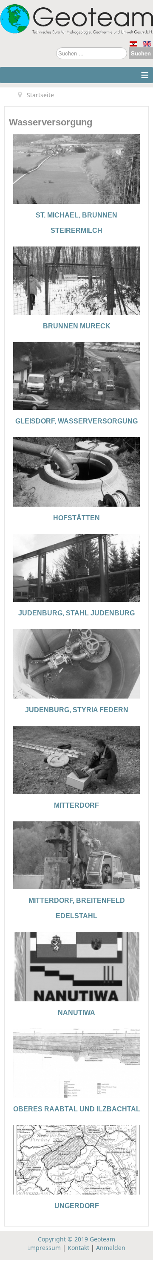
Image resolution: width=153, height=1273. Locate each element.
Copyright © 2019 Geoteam (76, 1239)
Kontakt (78, 1248)
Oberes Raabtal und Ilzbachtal (76, 1109)
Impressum (44, 1248)
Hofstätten (76, 518)
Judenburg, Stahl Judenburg (76, 613)
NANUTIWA (76, 1012)
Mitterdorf (76, 805)
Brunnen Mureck (76, 326)
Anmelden (110, 1248)
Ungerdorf (76, 1205)
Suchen (141, 53)
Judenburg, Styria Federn (76, 709)
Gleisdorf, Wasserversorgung (76, 421)
